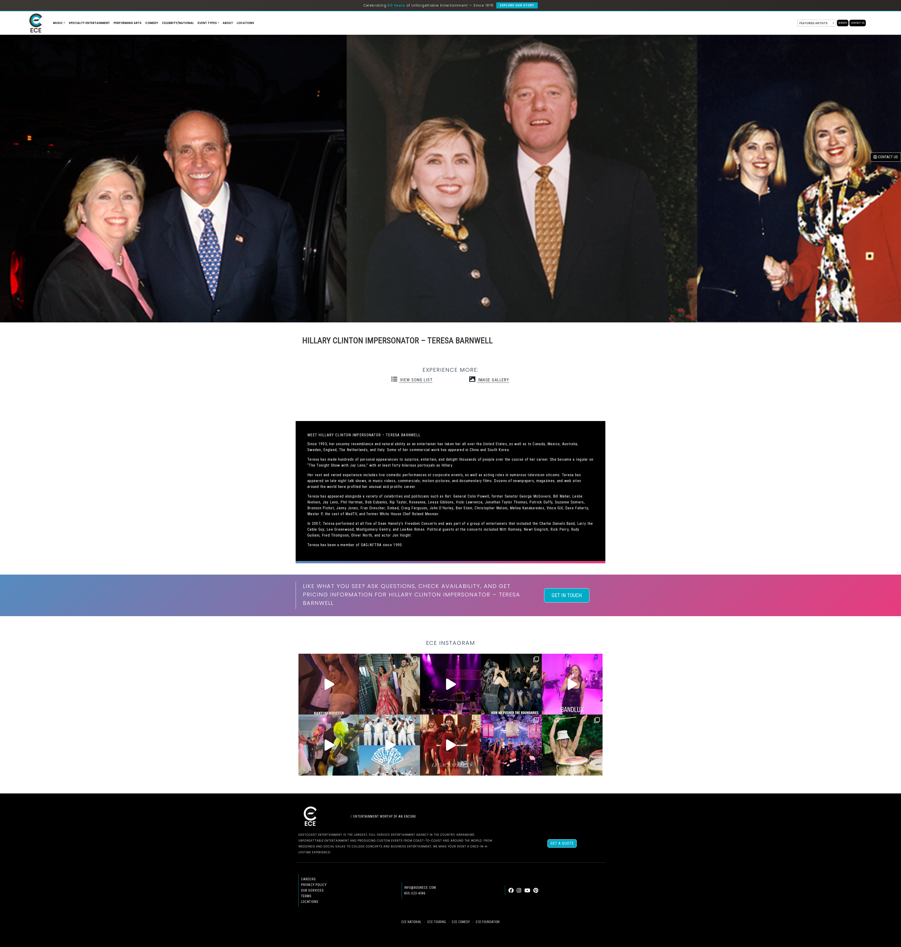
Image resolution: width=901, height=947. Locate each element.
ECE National (411, 922)
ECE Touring (437, 922)
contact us (887, 157)
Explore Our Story (517, 5)
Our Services (312, 890)
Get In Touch (567, 595)
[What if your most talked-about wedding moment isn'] (572, 745)
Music (58, 23)
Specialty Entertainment (89, 23)
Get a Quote (562, 843)
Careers (308, 879)
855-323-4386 (415, 893)
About (228, 23)
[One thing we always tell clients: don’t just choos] (572, 684)
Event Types (207, 23)
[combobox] (816, 23)
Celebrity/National (178, 23)
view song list (415, 379)
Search (842, 22)
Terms (306, 896)
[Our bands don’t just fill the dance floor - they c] (328, 745)
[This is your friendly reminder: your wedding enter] (389, 684)
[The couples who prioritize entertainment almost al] (511, 745)
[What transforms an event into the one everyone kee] (511, 684)
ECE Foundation (488, 922)
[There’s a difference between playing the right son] (328, 684)
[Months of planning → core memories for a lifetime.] (450, 684)
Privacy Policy (314, 885)
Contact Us (857, 22)
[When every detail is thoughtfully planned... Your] (450, 745)
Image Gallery (493, 379)
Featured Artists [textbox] (813, 23)
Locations (245, 23)
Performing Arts (127, 23)
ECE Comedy (461, 922)
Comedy (151, 23)
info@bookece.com (420, 887)
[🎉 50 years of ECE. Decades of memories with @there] (389, 745)
